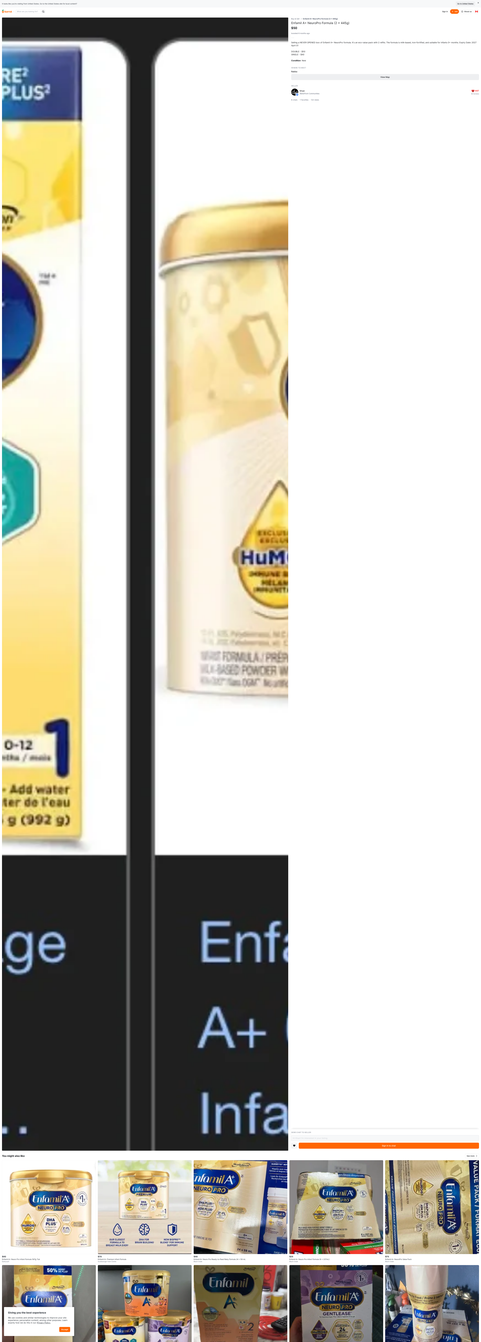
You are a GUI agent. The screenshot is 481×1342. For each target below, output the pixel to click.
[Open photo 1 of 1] (145, 584)
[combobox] (28, 11)
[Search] (43, 11)
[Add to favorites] (294, 1146)
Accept (64, 1329)
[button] (472, 1156)
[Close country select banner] (478, 3)
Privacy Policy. (44, 1322)
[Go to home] (7, 11)
